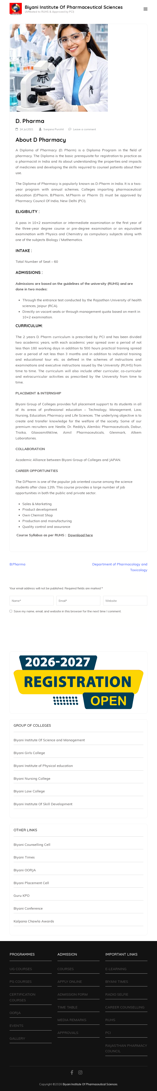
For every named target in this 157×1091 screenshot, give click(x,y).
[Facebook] (71, 1073)
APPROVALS (67, 1032)
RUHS (110, 1020)
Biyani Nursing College (32, 778)
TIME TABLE (67, 1007)
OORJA (15, 1013)
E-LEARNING (116, 969)
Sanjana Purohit (53, 129)
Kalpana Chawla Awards (34, 921)
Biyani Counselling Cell (32, 844)
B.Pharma (17, 564)
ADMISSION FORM (72, 994)
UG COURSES (21, 969)
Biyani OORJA (25, 870)
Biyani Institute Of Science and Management (49, 740)
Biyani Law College (29, 791)
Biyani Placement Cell (31, 883)
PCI (108, 1032)
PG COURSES (21, 981)
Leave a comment (84, 129)
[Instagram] (80, 1073)
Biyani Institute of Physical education (43, 765)
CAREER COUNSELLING (125, 1007)
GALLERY (17, 1038)
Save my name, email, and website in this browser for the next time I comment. (67, 611)
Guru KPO (21, 895)
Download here (80, 535)
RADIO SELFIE (116, 994)
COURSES (65, 969)
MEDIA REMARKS (71, 1020)
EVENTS (16, 1025)
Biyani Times (24, 857)
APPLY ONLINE (69, 981)
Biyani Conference (28, 908)
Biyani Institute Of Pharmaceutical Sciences (74, 7)
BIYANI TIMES (116, 981)
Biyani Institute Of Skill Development (43, 804)
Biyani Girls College (29, 753)
